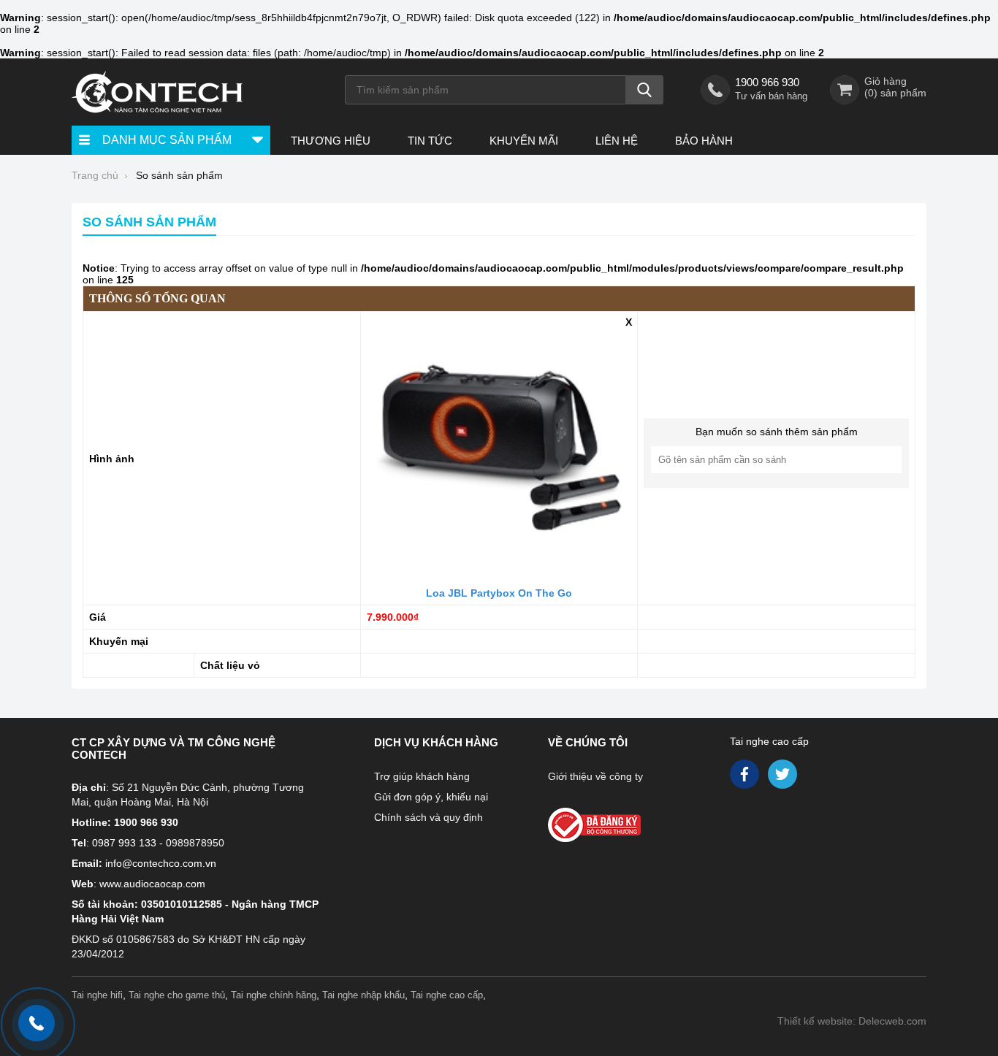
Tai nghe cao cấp (769, 741)
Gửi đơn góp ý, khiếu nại (431, 797)
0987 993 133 (124, 843)
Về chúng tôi (588, 742)
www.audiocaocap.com (152, 883)
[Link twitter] (783, 778)
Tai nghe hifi (97, 995)
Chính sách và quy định (428, 817)
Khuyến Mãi (524, 140)
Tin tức (430, 140)
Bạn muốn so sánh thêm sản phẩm (777, 431)
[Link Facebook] (745, 778)
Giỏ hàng (885, 81)
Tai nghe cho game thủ (177, 995)
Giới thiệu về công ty (595, 776)
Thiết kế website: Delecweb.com (851, 1021)
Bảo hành (704, 140)
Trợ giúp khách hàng (422, 776)
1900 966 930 (767, 82)
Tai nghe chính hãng (273, 995)
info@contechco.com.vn (160, 863)
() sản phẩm (895, 93)
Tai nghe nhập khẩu (363, 995)
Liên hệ (616, 140)
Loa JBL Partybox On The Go (499, 593)
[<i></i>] (625, 820)
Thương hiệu (330, 140)
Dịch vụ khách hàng (436, 742)
